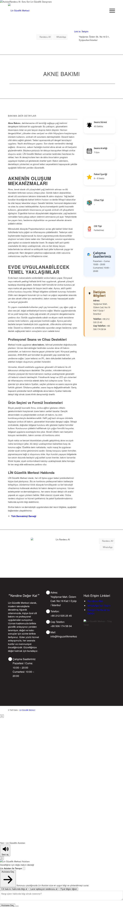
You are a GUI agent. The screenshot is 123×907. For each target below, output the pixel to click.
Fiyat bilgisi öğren (69, 889)
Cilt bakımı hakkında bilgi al (14, 889)
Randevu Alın (95, 601)
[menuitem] (110, 10)
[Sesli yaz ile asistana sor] (24, 868)
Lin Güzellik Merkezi (27, 710)
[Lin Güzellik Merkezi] (18, 10)
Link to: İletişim (81, 31)
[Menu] (110, 10)
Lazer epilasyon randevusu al (43, 889)
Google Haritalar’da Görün (98, 611)
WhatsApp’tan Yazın (98, 605)
